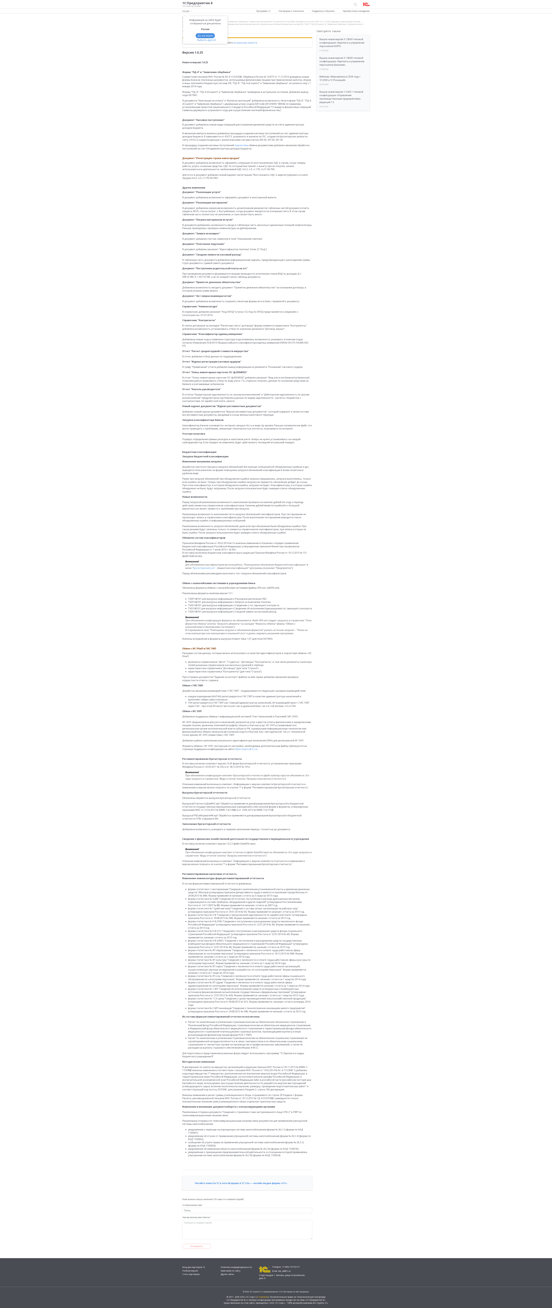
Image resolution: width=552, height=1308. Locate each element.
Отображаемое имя (192, 1205)
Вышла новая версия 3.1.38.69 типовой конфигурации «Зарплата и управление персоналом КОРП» (341, 43)
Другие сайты (227, 1274)
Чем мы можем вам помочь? (196, 1217)
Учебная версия (190, 1270)
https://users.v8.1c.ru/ (246, 749)
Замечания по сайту (230, 1270)
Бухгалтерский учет (204, 568)
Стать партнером (191, 1274)
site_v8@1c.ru (284, 1271)
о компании (262, 1297)
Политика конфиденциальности (236, 1267)
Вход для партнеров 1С (193, 1267)
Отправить (196, 1246)
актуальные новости (245, 42)
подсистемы (241, 145)
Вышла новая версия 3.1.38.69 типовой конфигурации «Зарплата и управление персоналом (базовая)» (341, 61)
